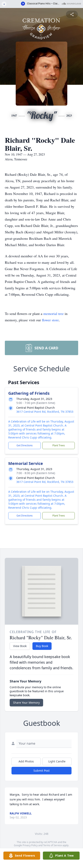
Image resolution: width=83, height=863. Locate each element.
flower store (50, 320)
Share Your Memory (26, 702)
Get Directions (25, 445)
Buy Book (42, 646)
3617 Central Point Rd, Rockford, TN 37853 (44, 412)
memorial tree (53, 313)
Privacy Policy (30, 845)
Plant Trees (58, 445)
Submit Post (41, 770)
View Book (20, 646)
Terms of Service (52, 845)
